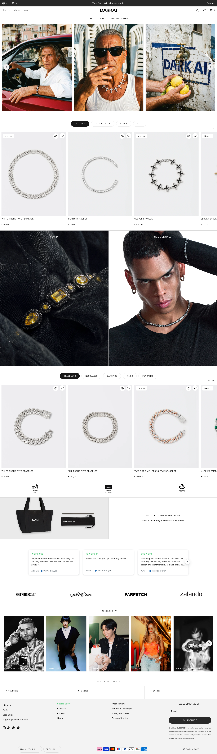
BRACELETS (86, 391)
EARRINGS (86, 401)
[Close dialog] (149, 344)
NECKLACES (86, 383)
